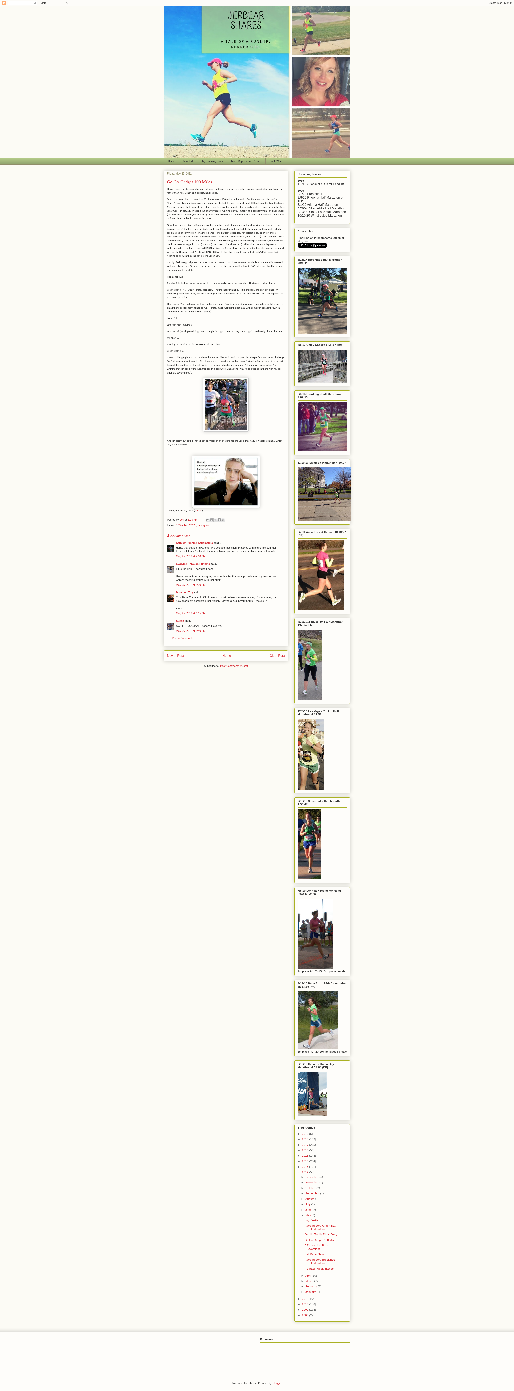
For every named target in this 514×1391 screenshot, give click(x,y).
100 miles (182, 525)
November (312, 1182)
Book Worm (276, 161)
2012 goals (195, 525)
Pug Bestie (311, 1220)
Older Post (277, 655)
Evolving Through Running (193, 563)
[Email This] (208, 520)
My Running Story (212, 161)
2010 (305, 1304)
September (312, 1193)
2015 (305, 1155)
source (198, 510)
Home (171, 161)
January (310, 1291)
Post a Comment (182, 638)
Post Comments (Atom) (234, 665)
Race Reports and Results (246, 161)
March (309, 1281)
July (308, 1204)
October (310, 1188)
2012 (305, 1172)
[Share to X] (215, 520)
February (311, 1286)
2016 (305, 1150)
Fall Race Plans (314, 1254)
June (308, 1209)
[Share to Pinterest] (223, 520)
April (308, 1275)
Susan (180, 620)
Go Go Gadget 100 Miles (320, 1240)
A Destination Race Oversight (317, 1247)
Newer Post (175, 655)
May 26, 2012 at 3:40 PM (190, 630)
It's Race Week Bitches (319, 1268)
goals (206, 525)
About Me (188, 161)
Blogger (277, 1383)
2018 (305, 1139)
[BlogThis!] (212, 520)
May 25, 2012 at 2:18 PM (190, 556)
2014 (305, 1161)
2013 (305, 1166)
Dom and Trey (184, 592)
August (310, 1198)
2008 (305, 1315)
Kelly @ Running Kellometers (194, 542)
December (312, 1177)
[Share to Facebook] (219, 520)
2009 (305, 1309)
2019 (305, 1133)
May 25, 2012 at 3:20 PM (190, 584)
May (308, 1215)
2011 (305, 1298)
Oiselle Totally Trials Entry (321, 1234)
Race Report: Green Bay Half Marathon (320, 1227)
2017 (305, 1144)
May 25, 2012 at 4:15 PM (190, 613)
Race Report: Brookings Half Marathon (320, 1261)
